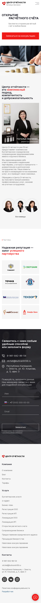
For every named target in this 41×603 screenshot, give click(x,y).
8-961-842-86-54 (16, 355)
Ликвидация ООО (9, 518)
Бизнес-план (7, 505)
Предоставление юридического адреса (19, 535)
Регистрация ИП (9, 514)
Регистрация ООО (10, 509)
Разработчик (7, 591)
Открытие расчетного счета (14, 526)
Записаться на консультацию (20, 36)
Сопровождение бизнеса (13, 530)
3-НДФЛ (5, 501)
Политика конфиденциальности (16, 588)
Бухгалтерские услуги (11, 497)
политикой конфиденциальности (12, 432)
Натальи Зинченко (13, 5)
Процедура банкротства (13, 539)
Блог (4, 475)
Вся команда (20, 217)
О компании (7, 470)
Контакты (6, 479)
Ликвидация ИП (9, 522)
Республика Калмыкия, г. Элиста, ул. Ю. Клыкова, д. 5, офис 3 (21, 368)
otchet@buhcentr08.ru (19, 360)
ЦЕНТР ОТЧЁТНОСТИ (16, 2)
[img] (4, 579)
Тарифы (5, 483)
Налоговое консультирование (15, 547)
